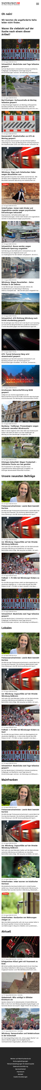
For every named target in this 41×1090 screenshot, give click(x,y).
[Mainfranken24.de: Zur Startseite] (11, 4)
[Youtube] (26, 1052)
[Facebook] (15, 1052)
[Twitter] (20, 1052)
